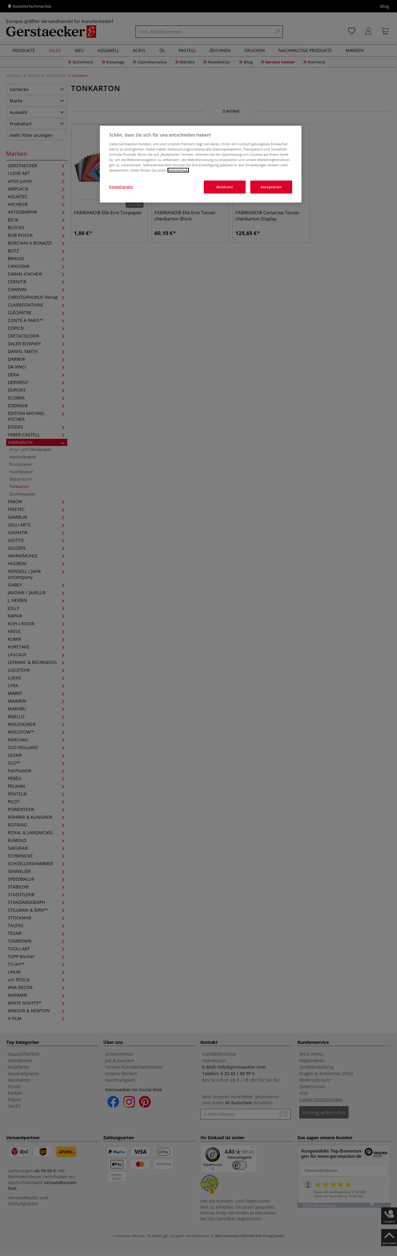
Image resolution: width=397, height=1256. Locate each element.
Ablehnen (224, 187)
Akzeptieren (271, 187)
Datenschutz (178, 170)
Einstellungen (121, 186)
